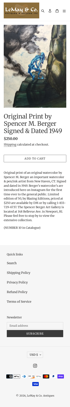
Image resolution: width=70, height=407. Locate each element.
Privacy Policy (17, 282)
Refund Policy (17, 292)
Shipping (10, 144)
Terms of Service (19, 302)
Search (12, 263)
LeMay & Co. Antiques (40, 395)
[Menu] (64, 11)
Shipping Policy (18, 273)
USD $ (34, 354)
